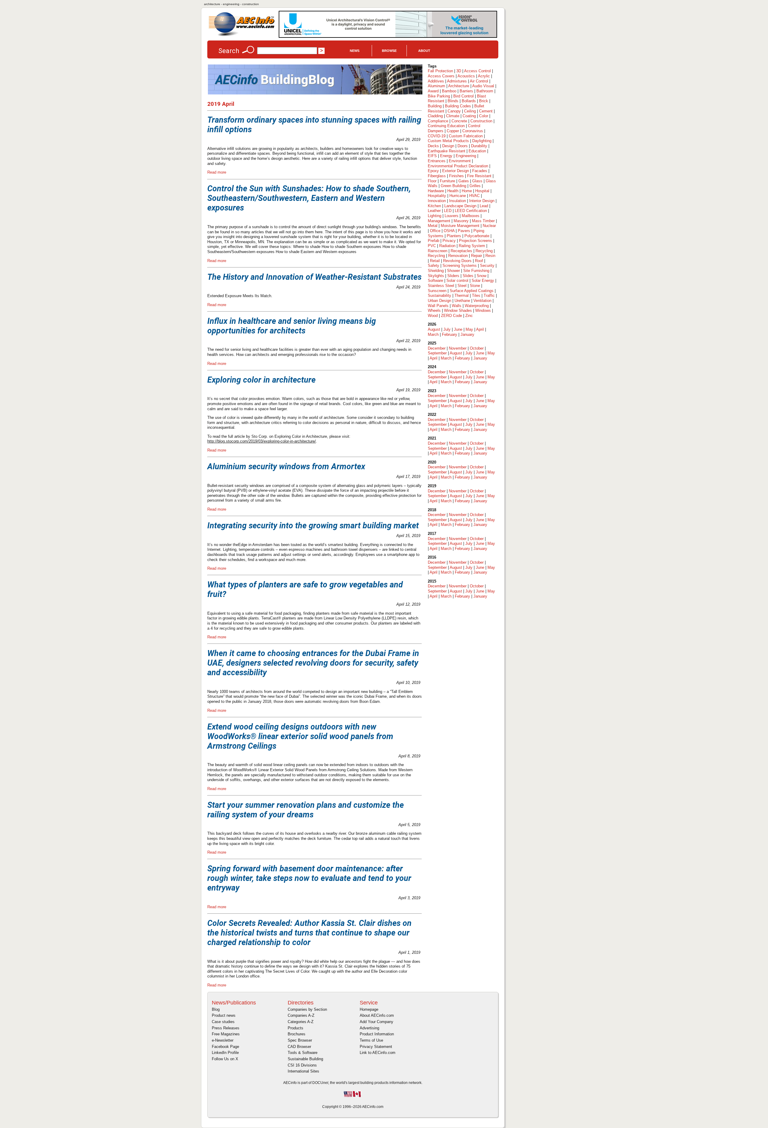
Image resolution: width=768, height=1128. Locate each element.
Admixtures (457, 81)
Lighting (434, 215)
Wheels (434, 310)
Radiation (447, 245)
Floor (432, 181)
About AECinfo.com (377, 1015)
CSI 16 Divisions (302, 1065)
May (469, 329)
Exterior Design (455, 171)
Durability (479, 146)
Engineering (466, 156)
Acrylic (484, 76)
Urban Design (439, 300)
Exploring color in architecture (261, 380)
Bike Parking (439, 96)
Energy (446, 156)
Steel (462, 285)
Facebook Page (225, 1046)
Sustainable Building (305, 1059)
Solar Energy (483, 280)
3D (458, 71)
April (480, 329)
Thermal (461, 295)
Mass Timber (483, 221)
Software (435, 280)
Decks (433, 146)
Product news (224, 1015)
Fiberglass (437, 176)
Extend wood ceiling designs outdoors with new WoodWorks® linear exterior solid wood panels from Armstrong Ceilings (300, 736)
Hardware (436, 191)
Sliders (453, 275)
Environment (460, 161)
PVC (432, 245)
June (458, 329)
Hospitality (437, 195)
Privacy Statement (376, 1046)
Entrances (437, 161)
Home (467, 191)
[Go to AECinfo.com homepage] (241, 35)
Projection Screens (475, 240)
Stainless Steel (441, 285)
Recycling (484, 251)
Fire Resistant (479, 176)
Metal (432, 225)
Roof (479, 260)
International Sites (303, 1071)
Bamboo (449, 91)
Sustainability (439, 295)
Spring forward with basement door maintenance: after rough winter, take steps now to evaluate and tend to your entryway (309, 878)
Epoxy (433, 171)
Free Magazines (226, 1034)
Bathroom (484, 91)
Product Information (377, 1034)
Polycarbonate (476, 236)
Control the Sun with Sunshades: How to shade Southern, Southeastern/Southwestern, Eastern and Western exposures (309, 198)
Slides (468, 275)
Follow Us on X (225, 1059)
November (457, 348)
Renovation (458, 255)
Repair (476, 255)
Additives (436, 81)
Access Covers (441, 76)
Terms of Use (371, 1040)
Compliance (438, 121)
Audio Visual (483, 86)
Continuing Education (446, 126)
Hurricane (457, 195)
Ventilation (482, 300)
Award (433, 91)
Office (435, 230)
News (354, 50)
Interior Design (481, 200)
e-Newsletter (222, 1040)
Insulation (457, 200)
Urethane (462, 300)
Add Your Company (376, 1021)
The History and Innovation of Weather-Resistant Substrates (314, 277)
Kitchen (434, 206)
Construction (481, 121)
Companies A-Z (301, 1015)
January (467, 334)
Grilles (475, 186)
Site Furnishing (476, 270)
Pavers (464, 230)
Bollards (469, 101)
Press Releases (225, 1028)
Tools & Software (302, 1052)
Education (477, 151)
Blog (216, 1009)
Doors (463, 146)
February (449, 334)
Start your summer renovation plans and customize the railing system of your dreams (305, 809)
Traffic (489, 295)
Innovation (437, 200)
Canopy (454, 111)
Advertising (369, 1028)
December (437, 348)
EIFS (432, 156)
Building (435, 106)
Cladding (435, 116)
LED (448, 210)
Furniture (447, 181)
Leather (434, 210)
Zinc (469, 315)
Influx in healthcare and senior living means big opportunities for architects (291, 326)
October (477, 348)
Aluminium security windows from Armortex (286, 466)
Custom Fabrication (466, 136)
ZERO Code (451, 315)
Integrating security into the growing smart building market (313, 525)
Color (483, 116)
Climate (452, 116)
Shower (453, 270)
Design (448, 146)
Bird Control (463, 96)
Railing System (472, 245)
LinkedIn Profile (225, 1052)
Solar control (457, 280)
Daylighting (481, 141)
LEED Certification (471, 210)
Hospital (482, 191)
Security (487, 265)
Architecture (458, 86)
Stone (475, 285)
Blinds (453, 101)
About (424, 50)
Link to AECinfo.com (377, 1052)
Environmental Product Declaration (458, 166)
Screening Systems (459, 265)
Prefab (433, 240)
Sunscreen (437, 290)
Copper (453, 131)
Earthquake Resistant (446, 151)
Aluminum (436, 86)
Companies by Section (307, 1009)
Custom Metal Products (448, 141)
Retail (435, 260)
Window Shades (458, 310)
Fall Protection (440, 71)
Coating (469, 116)
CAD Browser (299, 1046)
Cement (486, 111)
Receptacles (461, 251)
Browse (389, 50)
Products (295, 1028)
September (437, 353)
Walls (456, 305)
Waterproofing (477, 305)
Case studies (223, 1021)
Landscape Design (460, 206)
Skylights (436, 275)
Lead (484, 206)
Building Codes (458, 106)
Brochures (296, 1034)
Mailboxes (470, 215)
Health (452, 191)
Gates (463, 181)
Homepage (369, 1009)
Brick (483, 101)
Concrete (459, 121)
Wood (433, 315)
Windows (483, 310)
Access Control (477, 71)
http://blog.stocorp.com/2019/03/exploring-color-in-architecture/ (261, 441)
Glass (477, 181)
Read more (216, 172)
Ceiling (470, 111)
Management (439, 221)
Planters (454, 236)
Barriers (466, 91)
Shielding (436, 270)
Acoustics (466, 76)
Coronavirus (472, 131)
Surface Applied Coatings (472, 290)
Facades (479, 171)
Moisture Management (460, 225)
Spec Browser (300, 1040)
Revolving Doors (457, 260)
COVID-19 (437, 136)
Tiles (476, 295)
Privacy (449, 240)
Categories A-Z (301, 1021)
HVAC (474, 195)
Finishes (456, 176)
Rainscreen (437, 251)
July (447, 329)
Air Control (479, 81)
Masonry (461, 221)
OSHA (449, 230)
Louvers (451, 215)
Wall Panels (438, 305)
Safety (433, 265)
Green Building (453, 186)
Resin (490, 255)
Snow (481, 275)
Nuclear (489, 225)
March (433, 334)
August (434, 329)
